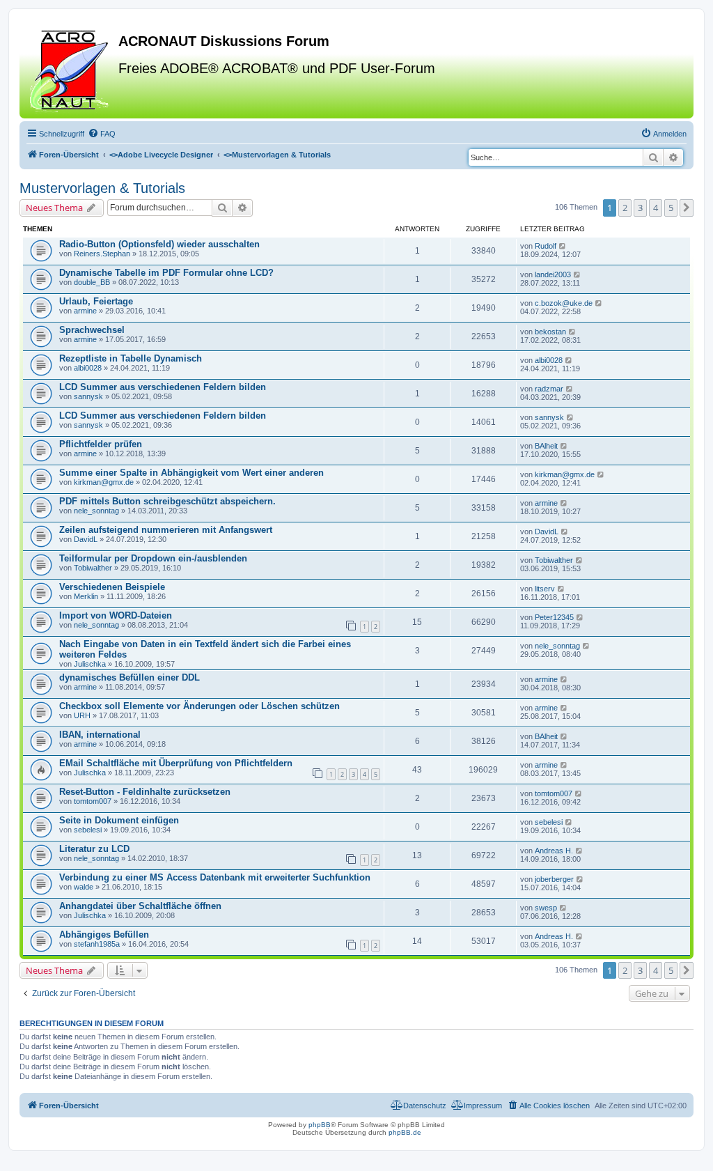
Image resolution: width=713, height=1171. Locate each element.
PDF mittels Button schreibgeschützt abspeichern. (167, 501)
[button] (687, 207)
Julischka (90, 664)
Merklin (86, 596)
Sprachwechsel (92, 330)
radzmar (549, 389)
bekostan (550, 331)
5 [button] (670, 207)
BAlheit (546, 446)
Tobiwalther (93, 568)
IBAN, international (100, 734)
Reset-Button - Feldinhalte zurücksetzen (144, 791)
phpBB (319, 1125)
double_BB (92, 282)
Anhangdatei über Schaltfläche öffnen (140, 906)
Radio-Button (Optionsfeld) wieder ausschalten (159, 244)
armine (85, 311)
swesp (546, 908)
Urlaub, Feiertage (96, 301)
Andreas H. (554, 850)
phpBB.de (405, 1132)
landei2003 (553, 274)
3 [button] (640, 207)
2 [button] (624, 207)
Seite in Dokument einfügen (119, 820)
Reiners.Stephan (102, 253)
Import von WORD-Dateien (115, 615)
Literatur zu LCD (94, 849)
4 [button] (655, 207)
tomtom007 (92, 801)
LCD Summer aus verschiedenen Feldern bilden (162, 387)
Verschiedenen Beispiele (112, 587)
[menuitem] (102, 133)
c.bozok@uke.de (564, 303)
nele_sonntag (96, 510)
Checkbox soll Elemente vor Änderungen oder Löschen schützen (199, 706)
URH (82, 715)
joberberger (554, 879)
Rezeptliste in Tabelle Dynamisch (130, 358)
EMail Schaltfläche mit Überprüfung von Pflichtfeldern (175, 763)
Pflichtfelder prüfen (100, 444)
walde (83, 887)
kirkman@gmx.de (104, 482)
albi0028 (88, 368)
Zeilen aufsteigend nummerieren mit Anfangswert (165, 530)
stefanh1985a (97, 944)
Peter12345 (554, 617)
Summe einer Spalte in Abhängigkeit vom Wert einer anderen (191, 472)
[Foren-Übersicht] (70, 69)
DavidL (85, 539)
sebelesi (88, 829)
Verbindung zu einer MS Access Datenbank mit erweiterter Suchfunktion (214, 877)
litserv (545, 588)
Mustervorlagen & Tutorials (102, 188)
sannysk (88, 396)
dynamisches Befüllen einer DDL (129, 677)
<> (161, 154)
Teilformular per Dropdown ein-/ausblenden (153, 558)
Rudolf (545, 246)
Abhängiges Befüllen (104, 934)
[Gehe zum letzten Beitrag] (562, 246)
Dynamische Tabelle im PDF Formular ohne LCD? (166, 272)
